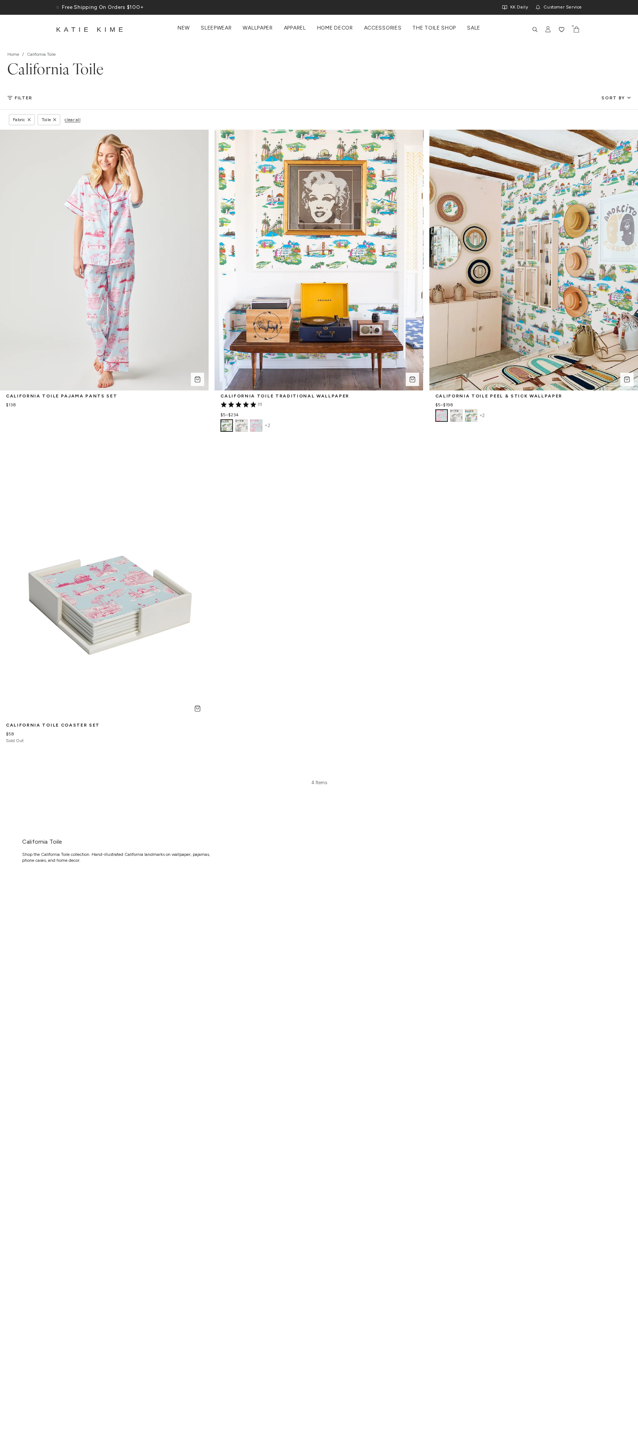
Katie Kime (91, 29)
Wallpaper (257, 28)
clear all (72, 119)
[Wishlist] (561, 29)
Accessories (383, 28)
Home (13, 54)
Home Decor (335, 28)
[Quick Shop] (197, 379)
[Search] (535, 29)
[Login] (548, 29)
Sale (473, 28)
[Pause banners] (57, 7)
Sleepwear (216, 28)
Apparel (295, 28)
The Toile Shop (434, 28)
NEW (184, 28)
